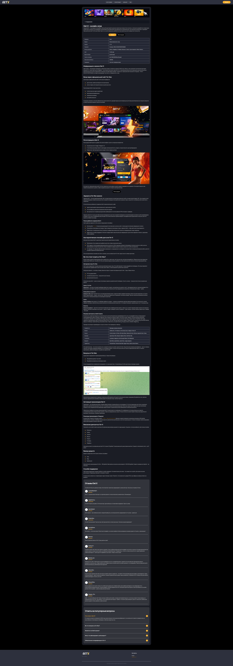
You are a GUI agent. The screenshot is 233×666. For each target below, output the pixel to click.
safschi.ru (134, 657)
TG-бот (94, 226)
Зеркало (125, 2)
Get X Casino (109, 2)
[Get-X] (92, 653)
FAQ (130, 2)
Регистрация (118, 2)
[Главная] (5, 2)
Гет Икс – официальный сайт (108, 418)
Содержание (89, 21)
